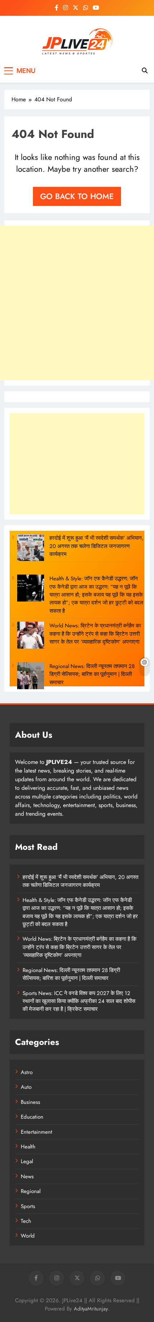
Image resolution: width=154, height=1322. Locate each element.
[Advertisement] (77, 303)
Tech (26, 1221)
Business (30, 1102)
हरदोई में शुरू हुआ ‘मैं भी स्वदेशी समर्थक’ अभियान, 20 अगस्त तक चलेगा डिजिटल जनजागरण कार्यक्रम (96, 546)
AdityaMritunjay (91, 1308)
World (28, 1236)
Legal (27, 1161)
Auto (26, 1087)
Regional (30, 1191)
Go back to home (77, 196)
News (27, 1176)
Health (28, 1147)
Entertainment (36, 1132)
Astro (27, 1072)
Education (32, 1117)
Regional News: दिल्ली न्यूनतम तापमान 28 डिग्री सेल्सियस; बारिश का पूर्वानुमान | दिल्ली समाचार (92, 674)
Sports (28, 1206)
